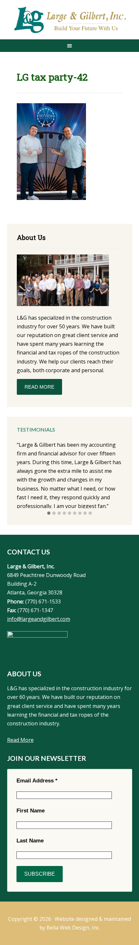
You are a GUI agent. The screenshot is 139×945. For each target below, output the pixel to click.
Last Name (30, 840)
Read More (39, 387)
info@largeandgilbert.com (38, 618)
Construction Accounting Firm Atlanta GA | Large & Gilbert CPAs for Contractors (69, 20)
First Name (30, 810)
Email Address (37, 780)
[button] (48, 513)
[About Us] (63, 281)
